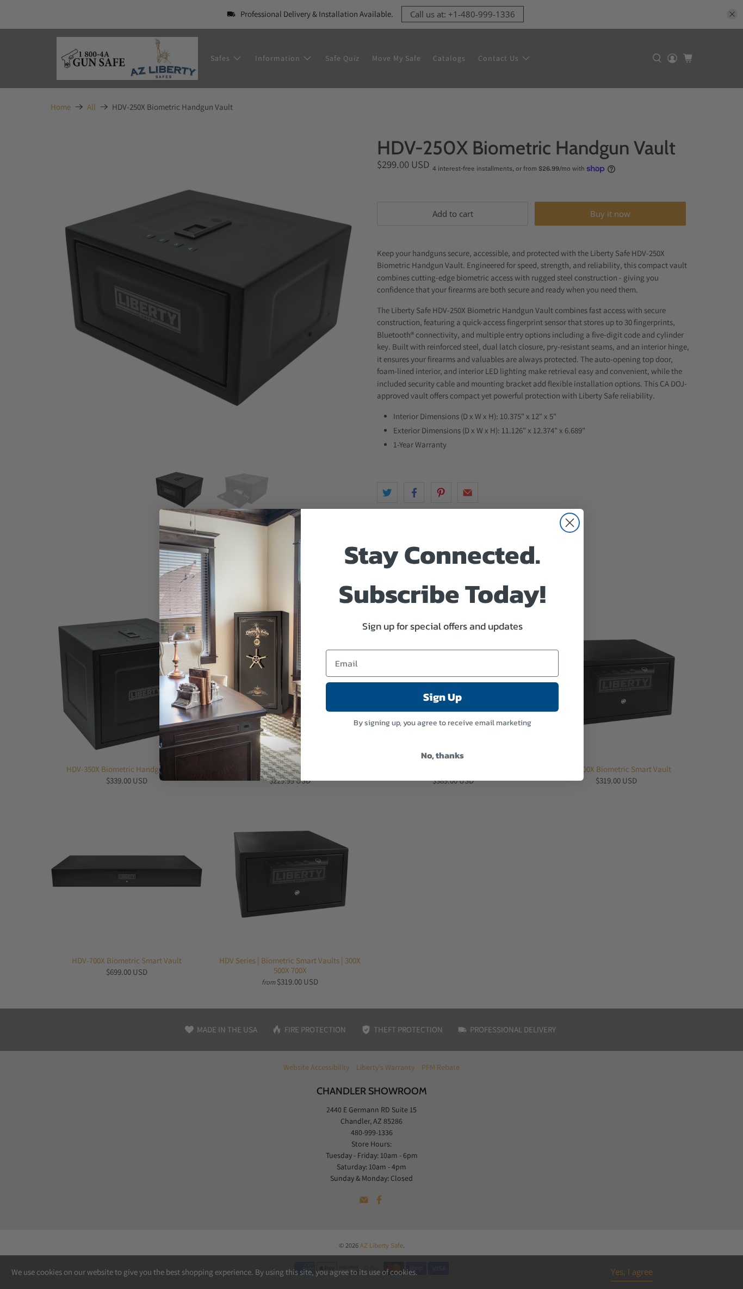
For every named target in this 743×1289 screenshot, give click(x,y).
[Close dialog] (569, 522)
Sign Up (442, 697)
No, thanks (442, 755)
